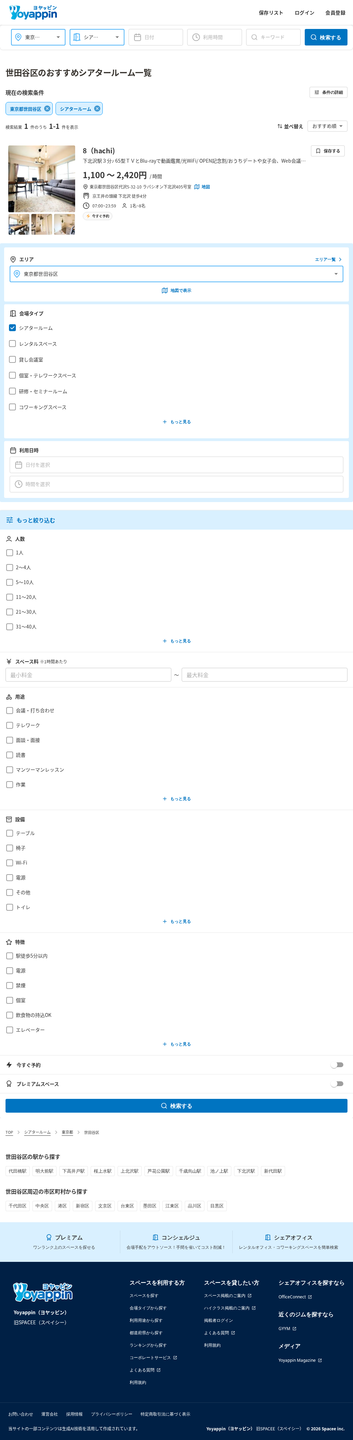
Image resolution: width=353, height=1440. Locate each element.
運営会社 (49, 1414)
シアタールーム (37, 1132)
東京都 (67, 1132)
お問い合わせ (20, 1414)
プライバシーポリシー (111, 1414)
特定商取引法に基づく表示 (165, 1414)
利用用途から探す (146, 1320)
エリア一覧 (325, 259)
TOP (9, 1132)
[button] (174, 328)
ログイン (305, 12)
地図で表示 (181, 290)
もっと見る (180, 422)
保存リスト (271, 12)
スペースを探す (144, 1295)
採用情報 (74, 1414)
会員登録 (335, 12)
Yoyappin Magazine (297, 1360)
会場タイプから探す (148, 1308)
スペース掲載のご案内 (224, 1295)
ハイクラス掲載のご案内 (227, 1308)
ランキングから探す (148, 1345)
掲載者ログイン (218, 1320)
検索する (330, 37)
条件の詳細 (332, 92)
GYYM (284, 1328)
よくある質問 (142, 1370)
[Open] (58, 37)
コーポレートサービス (150, 1357)
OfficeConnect (292, 1297)
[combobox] (34, 37)
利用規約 (138, 1382)
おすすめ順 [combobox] (324, 125)
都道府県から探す (146, 1333)
